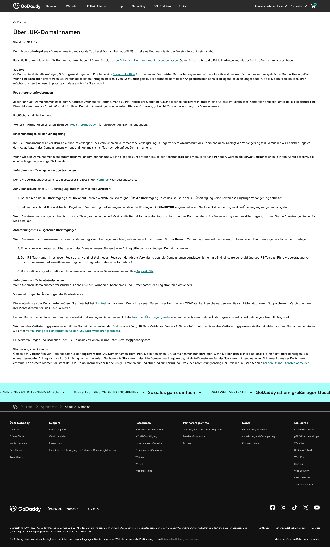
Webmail (140, 457)
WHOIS (139, 464)
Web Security (301, 470)
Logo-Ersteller (302, 477)
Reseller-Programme (194, 436)
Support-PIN (144, 271)
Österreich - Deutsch (62, 508)
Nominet (102, 179)
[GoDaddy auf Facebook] (272, 509)
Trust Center (17, 457)
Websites (299, 443)
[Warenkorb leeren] (313, 6)
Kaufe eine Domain (304, 429)
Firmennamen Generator (149, 450)
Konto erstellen (250, 443)
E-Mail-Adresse (97, 6)
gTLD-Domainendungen (307, 436)
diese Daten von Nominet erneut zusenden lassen (145, 60)
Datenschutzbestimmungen (290, 528)
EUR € (90, 508)
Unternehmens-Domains (148, 443)
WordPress (300, 457)
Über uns (14, 429)
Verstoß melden (57, 436)
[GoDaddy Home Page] (25, 509)
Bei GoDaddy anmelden (254, 429)
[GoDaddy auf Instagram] (283, 509)
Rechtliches (16, 450)
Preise (183, 6)
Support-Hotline (124, 74)
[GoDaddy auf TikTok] (294, 509)
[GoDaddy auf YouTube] (316, 509)
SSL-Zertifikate (163, 6)
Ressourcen (55, 443)
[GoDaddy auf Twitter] (305, 509)
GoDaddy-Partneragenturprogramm (202, 429)
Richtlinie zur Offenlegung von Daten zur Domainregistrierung (82, 450)
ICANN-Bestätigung (146, 436)
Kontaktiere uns (18, 443)
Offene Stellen (17, 436)
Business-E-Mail (303, 450)
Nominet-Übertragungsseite (151, 316)
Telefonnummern (303, 484)
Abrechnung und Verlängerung (258, 436)
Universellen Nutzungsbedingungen (180, 539)
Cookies (315, 528)
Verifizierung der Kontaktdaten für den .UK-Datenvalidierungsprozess (73, 330)
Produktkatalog (143, 470)
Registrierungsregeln (84, 124)
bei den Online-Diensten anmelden (286, 362)
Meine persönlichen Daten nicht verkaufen (297, 539)
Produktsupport (57, 429)
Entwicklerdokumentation (149, 429)
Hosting (298, 464)
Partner (187, 443)
